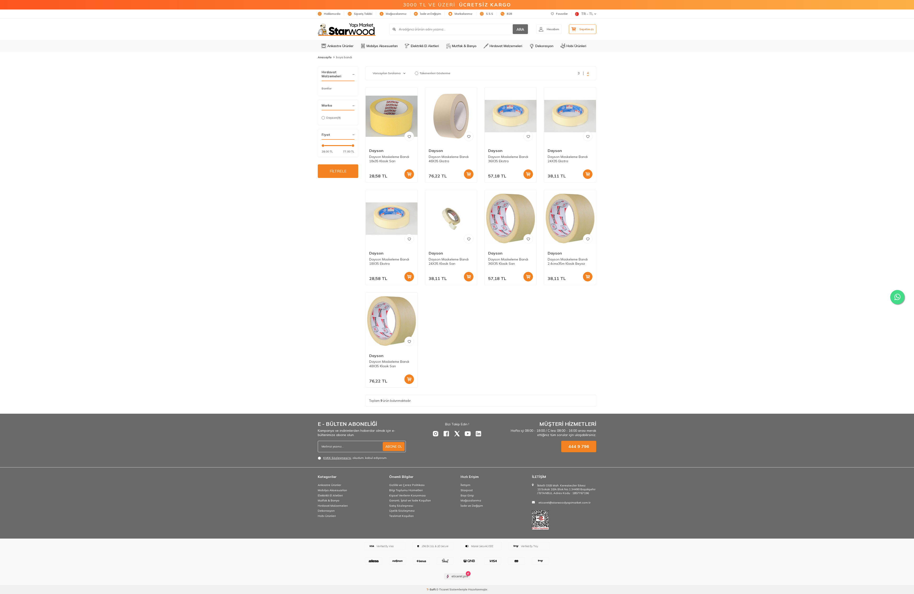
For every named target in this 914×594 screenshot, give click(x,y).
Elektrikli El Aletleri (425, 46)
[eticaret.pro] (457, 580)
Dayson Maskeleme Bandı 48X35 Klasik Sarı (389, 363)
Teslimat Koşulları (401, 516)
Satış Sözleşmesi (401, 505)
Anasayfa (325, 57)
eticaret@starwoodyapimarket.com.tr (564, 502)
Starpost (467, 490)
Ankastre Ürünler (340, 46)
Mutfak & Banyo (464, 46)
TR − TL (587, 14)
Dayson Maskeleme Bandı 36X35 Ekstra (508, 159)
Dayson (333, 117)
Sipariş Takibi (363, 13)
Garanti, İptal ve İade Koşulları (410, 500)
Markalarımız (463, 13)
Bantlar (327, 88)
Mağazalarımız (396, 13)
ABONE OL (393, 446)
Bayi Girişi (467, 495)
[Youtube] (467, 433)
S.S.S (489, 13)
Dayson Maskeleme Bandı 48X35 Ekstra (449, 159)
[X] (457, 433)
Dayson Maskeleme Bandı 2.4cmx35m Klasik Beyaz (568, 261)
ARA (520, 29)
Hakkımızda (332, 13)
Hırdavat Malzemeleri (506, 46)
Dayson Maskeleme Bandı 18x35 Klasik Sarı (389, 159)
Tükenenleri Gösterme (435, 73)
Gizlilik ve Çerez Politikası (407, 485)
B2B (509, 13)
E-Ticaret (443, 589)
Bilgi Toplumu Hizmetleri (406, 490)
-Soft (431, 589)
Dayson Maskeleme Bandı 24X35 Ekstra (568, 159)
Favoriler (562, 13)
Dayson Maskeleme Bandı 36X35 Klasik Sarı (508, 261)
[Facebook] (446, 433)
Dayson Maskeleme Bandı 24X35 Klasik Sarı (449, 261)
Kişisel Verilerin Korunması (407, 495)
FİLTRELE (338, 171)
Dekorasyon (544, 46)
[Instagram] (435, 433)
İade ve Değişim (430, 13)
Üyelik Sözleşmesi (402, 510)
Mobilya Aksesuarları (382, 46)
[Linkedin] (478, 433)
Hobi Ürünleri (576, 46)
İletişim (465, 485)
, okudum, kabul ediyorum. (355, 458)
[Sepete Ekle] (409, 174)
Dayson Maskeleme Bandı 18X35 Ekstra (389, 261)
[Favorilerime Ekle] (409, 136)
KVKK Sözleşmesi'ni (337, 458)
